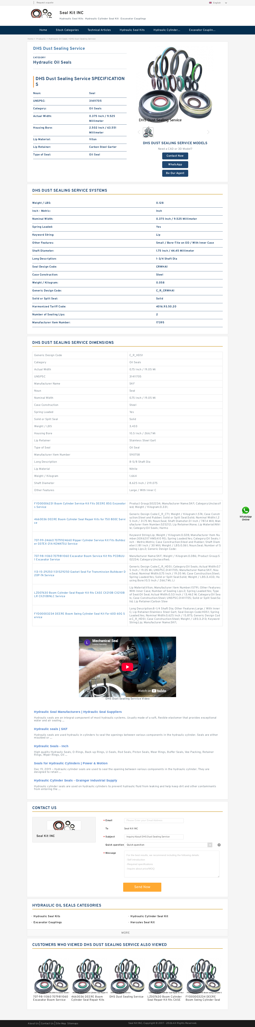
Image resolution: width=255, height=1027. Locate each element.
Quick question (114, 845)
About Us (33, 1023)
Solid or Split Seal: (45, 298)
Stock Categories (67, 30)
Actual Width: (42, 116)
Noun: (37, 93)
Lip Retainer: (42, 147)
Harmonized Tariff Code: (49, 306)
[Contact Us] (246, 513)
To (106, 828)
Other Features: (43, 243)
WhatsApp (175, 164)
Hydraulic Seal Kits (132, 30)
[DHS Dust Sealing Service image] (175, 85)
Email (107, 820)
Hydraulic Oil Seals (58, 39)
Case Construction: (45, 275)
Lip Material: (42, 139)
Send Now (142, 887)
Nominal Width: (42, 219)
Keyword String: (43, 235)
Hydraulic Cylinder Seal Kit (169, 30)
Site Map (61, 1023)
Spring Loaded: (42, 227)
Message (109, 853)
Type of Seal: (42, 154)
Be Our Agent (175, 173)
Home (43, 30)
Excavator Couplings (202, 30)
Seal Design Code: (44, 267)
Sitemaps (72, 1023)
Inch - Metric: (41, 211)
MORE (125, 933)
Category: (39, 108)
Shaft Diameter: (43, 251)
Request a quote (45, 2)
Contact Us (47, 1023)
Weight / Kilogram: (45, 283)
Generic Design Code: (47, 290)
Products (41, 39)
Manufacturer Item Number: (51, 322)
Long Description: (44, 259)
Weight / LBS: (41, 203)
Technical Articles (99, 30)
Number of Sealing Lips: (48, 314)
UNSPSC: (39, 101)
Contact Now (175, 156)
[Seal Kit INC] (41, 13)
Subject (109, 837)
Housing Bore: (43, 128)
